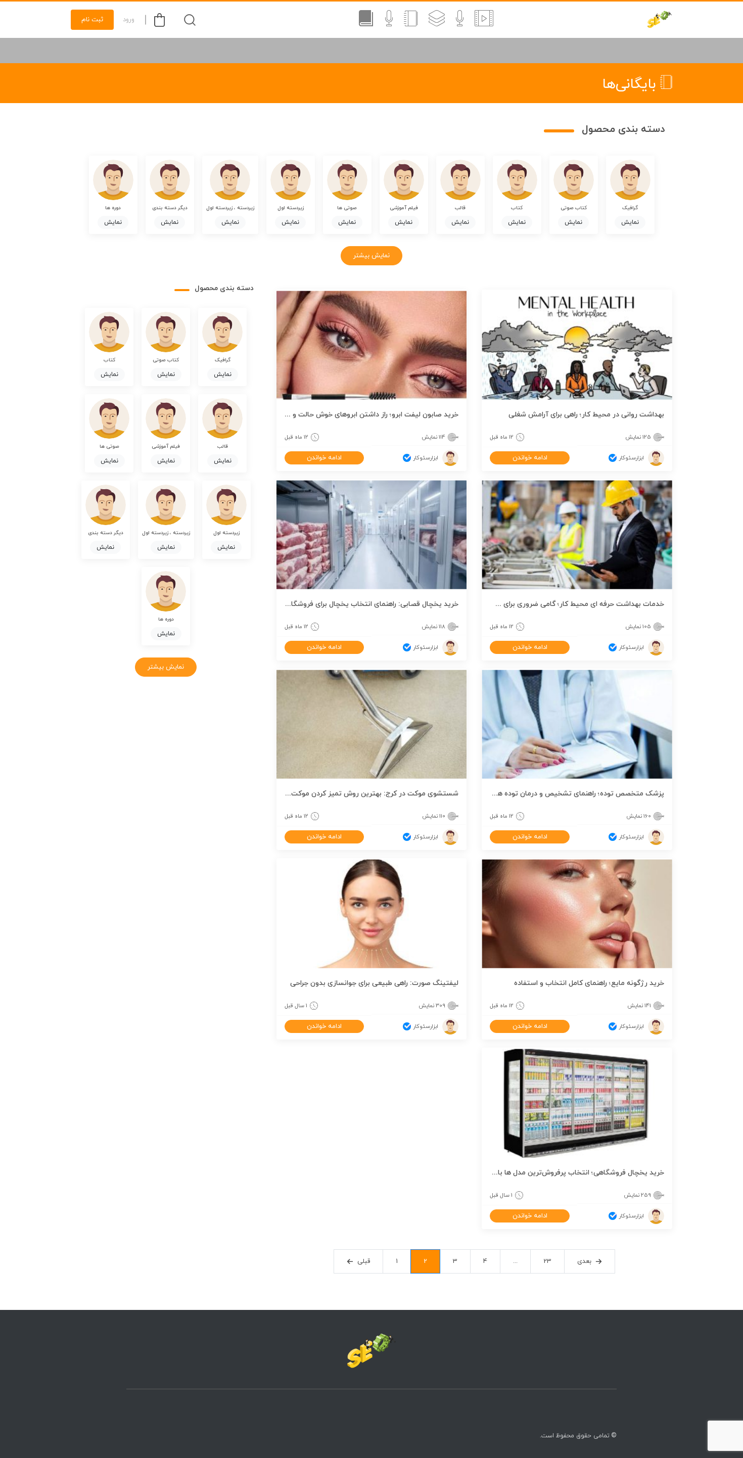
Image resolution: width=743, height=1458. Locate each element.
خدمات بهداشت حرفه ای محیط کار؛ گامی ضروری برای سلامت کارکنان (577, 604)
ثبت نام (92, 19)
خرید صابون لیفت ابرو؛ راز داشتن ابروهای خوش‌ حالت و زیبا (372, 414)
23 (547, 1261)
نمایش (630, 222)
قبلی (363, 1261)
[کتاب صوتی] (366, 19)
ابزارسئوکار (631, 458)
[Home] (371, 1351)
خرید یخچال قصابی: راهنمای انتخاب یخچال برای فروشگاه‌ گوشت (372, 604)
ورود (128, 19)
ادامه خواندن (530, 457)
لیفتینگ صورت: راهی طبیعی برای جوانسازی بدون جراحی (374, 983)
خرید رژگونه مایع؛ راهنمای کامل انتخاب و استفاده (589, 983)
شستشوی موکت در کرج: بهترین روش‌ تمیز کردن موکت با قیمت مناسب (372, 793)
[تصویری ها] (484, 19)
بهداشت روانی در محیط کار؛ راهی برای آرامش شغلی (586, 414)
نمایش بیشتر (371, 255)
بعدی (584, 1261)
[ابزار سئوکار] (659, 19)
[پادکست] (389, 19)
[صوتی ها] (459, 19)
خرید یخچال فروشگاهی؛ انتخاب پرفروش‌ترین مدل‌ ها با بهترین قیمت (577, 1173)
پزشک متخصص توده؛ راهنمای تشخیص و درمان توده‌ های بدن (577, 793)
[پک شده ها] (436, 19)
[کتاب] (410, 19)
